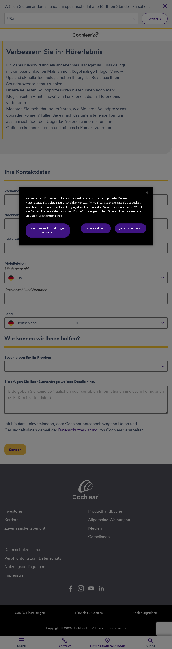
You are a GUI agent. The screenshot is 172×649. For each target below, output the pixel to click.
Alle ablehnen (96, 228)
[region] (86, 216)
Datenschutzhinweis (50, 215)
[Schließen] (147, 192)
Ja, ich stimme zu (130, 228)
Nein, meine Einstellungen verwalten (47, 230)
